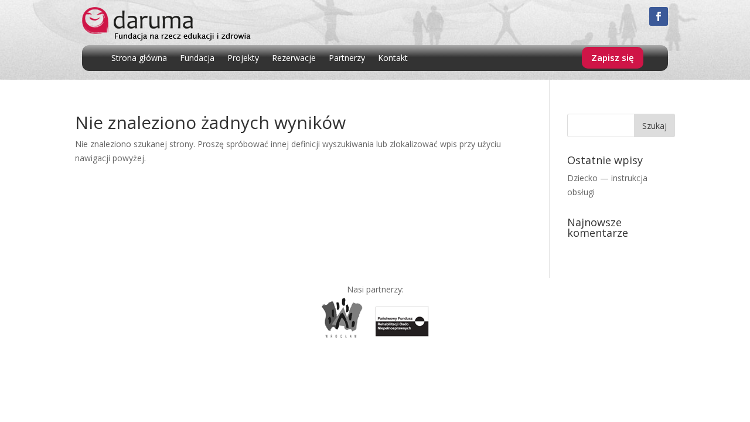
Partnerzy (347, 58)
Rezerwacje (294, 58)
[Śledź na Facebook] (658, 16)
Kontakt (393, 58)
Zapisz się (612, 57)
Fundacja (197, 58)
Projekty (243, 58)
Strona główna (139, 58)
